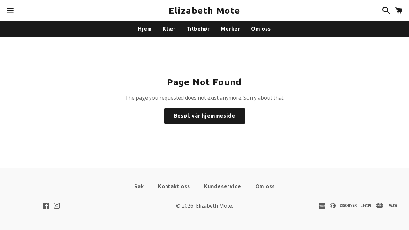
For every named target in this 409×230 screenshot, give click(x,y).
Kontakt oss (174, 186)
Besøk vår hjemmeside (204, 116)
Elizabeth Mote (205, 10)
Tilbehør (198, 29)
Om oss (261, 29)
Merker (230, 29)
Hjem (145, 29)
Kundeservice (222, 186)
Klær (169, 29)
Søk (139, 186)
